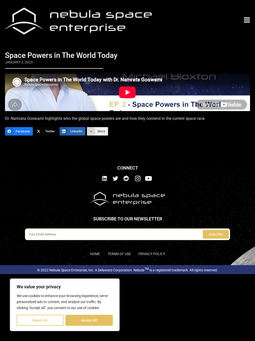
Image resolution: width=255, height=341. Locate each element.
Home (95, 254)
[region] (65, 305)
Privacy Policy (151, 254)
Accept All (89, 320)
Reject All (40, 320)
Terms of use (119, 254)
